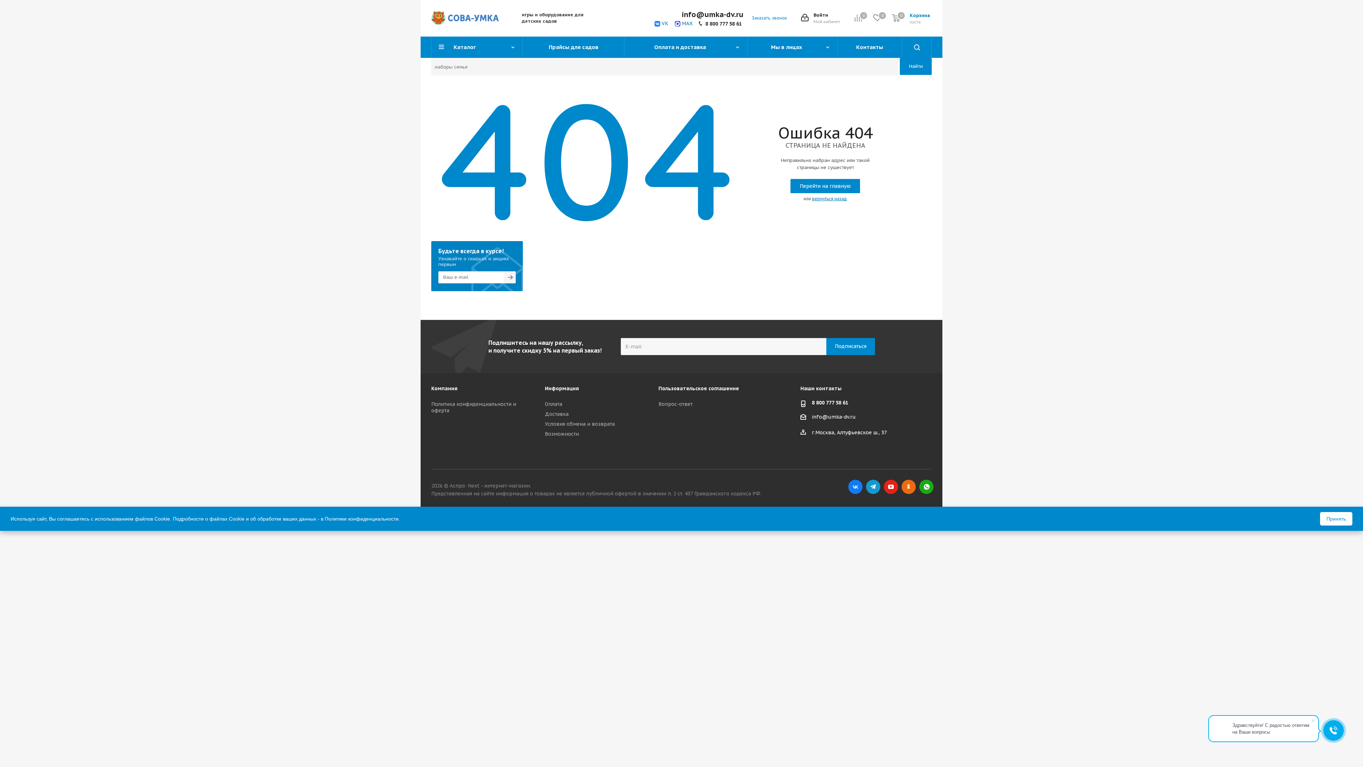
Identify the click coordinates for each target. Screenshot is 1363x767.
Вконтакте (855, 487)
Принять (1336, 519)
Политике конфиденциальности (362, 519)
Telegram (873, 487)
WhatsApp (926, 487)
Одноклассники (909, 487)
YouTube (891, 487)
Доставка (557, 414)
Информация (562, 388)
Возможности (562, 434)
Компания (444, 388)
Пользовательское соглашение (698, 388)
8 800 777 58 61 (723, 24)
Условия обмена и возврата (580, 424)
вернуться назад (829, 198)
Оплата (553, 404)
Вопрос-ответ (675, 404)
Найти (916, 66)
